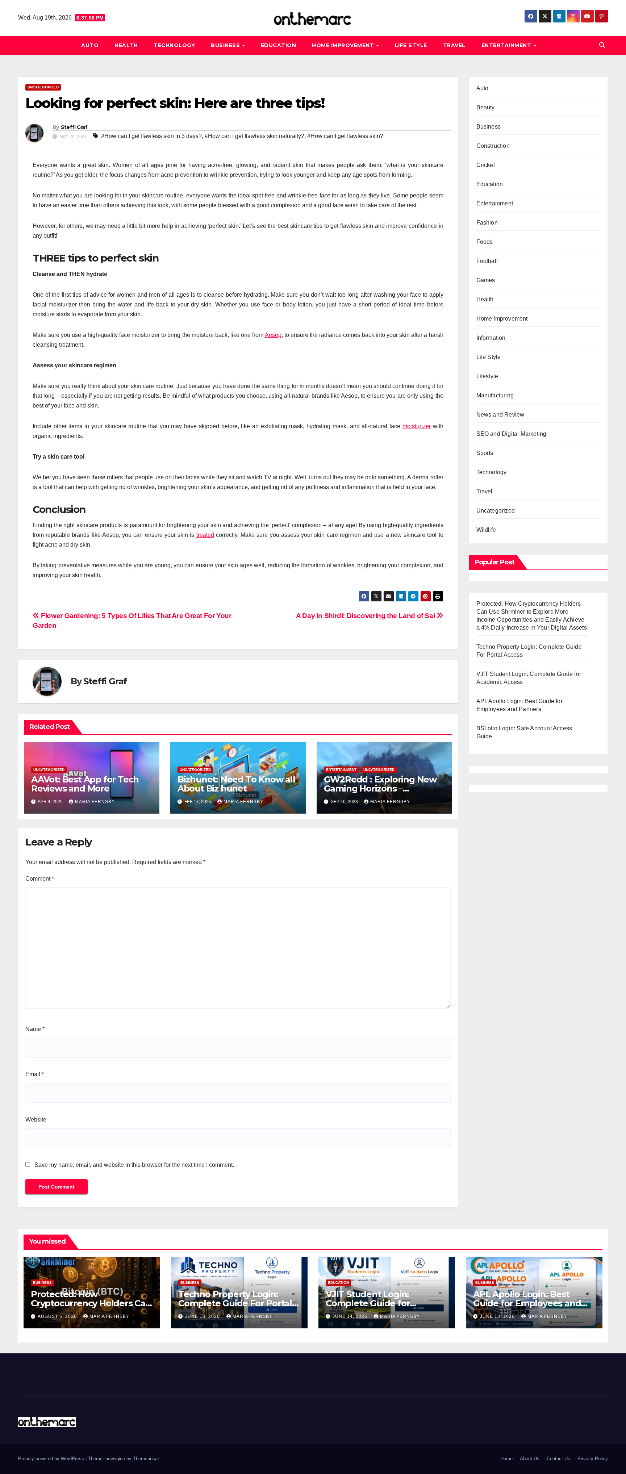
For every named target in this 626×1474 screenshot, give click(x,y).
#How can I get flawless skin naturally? (254, 136)
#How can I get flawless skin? (345, 136)
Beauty (485, 107)
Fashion (487, 223)
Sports (484, 453)
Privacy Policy (592, 1458)
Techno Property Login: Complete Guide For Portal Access (235, 1303)
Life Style (411, 45)
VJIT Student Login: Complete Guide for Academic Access (368, 1303)
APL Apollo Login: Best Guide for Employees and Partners (527, 1303)
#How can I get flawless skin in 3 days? (151, 136)
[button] (602, 45)
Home (506, 1458)
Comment (39, 879)
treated (205, 535)
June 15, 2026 (203, 1316)
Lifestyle (487, 376)
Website (35, 1119)
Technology (174, 45)
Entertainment (507, 45)
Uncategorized (43, 87)
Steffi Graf (74, 127)
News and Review (500, 415)
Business (226, 45)
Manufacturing (495, 395)
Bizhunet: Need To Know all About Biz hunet (236, 784)
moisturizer (416, 426)
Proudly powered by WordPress (51, 1458)
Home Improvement (344, 45)
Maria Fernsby (95, 801)
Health (126, 45)
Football (487, 261)
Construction (493, 146)
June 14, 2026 (351, 1316)
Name (35, 1029)
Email (34, 1074)
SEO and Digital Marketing (511, 434)
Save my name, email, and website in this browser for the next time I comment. (134, 1165)
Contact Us (558, 1458)
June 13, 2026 (498, 1316)
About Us (529, 1458)
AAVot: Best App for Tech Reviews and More (85, 784)
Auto (90, 45)
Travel (454, 45)
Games (485, 280)
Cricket (485, 165)
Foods (484, 242)
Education (278, 45)
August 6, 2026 (58, 1316)
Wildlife (486, 530)
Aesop (273, 335)
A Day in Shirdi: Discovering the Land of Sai (366, 615)
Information (491, 338)
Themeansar (146, 1458)
